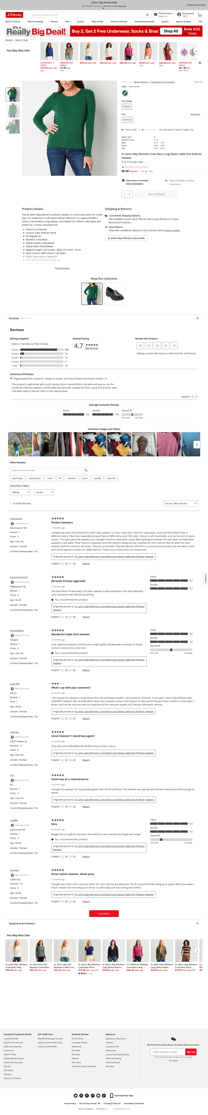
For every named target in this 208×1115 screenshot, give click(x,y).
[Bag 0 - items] (199, 15)
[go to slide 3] (103, 8)
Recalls (7, 1066)
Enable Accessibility (196, 4)
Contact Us (9, 1050)
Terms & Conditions (86, 1109)
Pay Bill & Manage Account (50, 1038)
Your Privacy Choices (88, 1103)
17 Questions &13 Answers (162, 82)
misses (126, 106)
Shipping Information (14, 1058)
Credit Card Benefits (47, 1046)
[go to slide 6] (111, 8)
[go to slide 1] (98, 8)
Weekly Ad (77, 1046)
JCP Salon (76, 1050)
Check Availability (134, 183)
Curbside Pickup (79, 1042)
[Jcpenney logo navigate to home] (14, 15)
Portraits (76, 1054)
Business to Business (116, 1038)
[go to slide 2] (100, 8)
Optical (75, 1058)
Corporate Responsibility (117, 1054)
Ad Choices (100, 1109)
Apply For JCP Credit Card (50, 1042)
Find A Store (77, 1038)
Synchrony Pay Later (13, 1062)
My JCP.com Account (13, 1042)
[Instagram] (81, 1095)
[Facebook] (87, 1095)
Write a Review (141, 82)
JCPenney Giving (113, 1058)
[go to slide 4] (106, 8)
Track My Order (11, 1038)
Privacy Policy (70, 1103)
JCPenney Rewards (12, 1046)
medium (127, 119)
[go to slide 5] (108, 8)
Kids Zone (76, 1062)
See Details (173, 1060)
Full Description (62, 268)
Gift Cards (8, 1070)
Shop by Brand (113, 1062)
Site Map (110, 1066)
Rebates (7, 1074)
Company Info (112, 1046)
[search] (148, 15)
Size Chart (195, 114)
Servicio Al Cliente (12, 1078)
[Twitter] (76, 1095)
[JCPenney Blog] (104, 1095)
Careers (109, 1042)
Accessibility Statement (134, 1103)
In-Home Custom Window (84, 1066)
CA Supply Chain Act (112, 1103)
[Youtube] (98, 1095)
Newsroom (111, 1050)
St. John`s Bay (136, 161)
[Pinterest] (93, 1095)
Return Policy (10, 1054)
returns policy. (172, 230)
